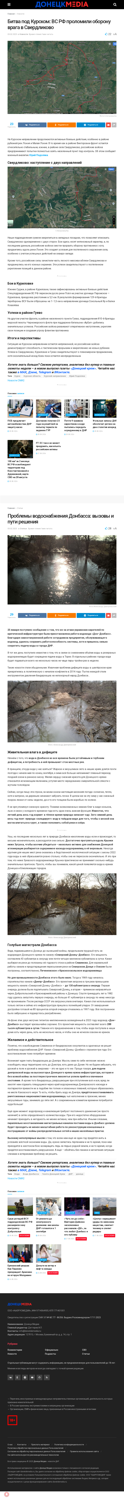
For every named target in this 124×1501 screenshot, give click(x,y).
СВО (12, 1213)
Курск (17, 376)
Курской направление (55, 376)
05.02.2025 (12, 34)
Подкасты (50, 1354)
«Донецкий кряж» (83, 368)
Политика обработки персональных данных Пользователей (35, 1448)
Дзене (32, 372)
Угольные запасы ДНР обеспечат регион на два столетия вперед (105, 424)
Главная (11, 14)
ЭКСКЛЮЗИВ (24, 1235)
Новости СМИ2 (16, 380)
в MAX (21, 372)
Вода (17, 1174)
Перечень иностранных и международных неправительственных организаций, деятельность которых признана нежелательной (60, 1400)
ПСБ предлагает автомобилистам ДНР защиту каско (20, 424)
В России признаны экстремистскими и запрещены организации (42, 1405)
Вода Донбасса (31, 1174)
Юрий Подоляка (77, 376)
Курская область (32, 376)
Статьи (20, 508)
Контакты (21, 1444)
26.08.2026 (13, 1279)
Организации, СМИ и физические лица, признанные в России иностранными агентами (53, 1409)
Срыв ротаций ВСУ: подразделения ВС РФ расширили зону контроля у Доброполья (20, 1225)
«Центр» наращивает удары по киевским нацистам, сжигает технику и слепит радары (104, 1225)
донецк (79, 1174)
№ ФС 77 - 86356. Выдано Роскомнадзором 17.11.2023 (74, 1317)
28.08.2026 (13, 431)
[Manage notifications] (6, 1494)
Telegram (44, 372)
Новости (20, 14)
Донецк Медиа (40, 1461)
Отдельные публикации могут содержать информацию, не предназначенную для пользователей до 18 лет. (62, 1363)
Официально (51, 1350)
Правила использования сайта (84, 1451)
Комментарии (15, 1350)
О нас (10, 1444)
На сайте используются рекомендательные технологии (33, 1455)
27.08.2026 (41, 453)
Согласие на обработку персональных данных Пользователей (36, 1451)
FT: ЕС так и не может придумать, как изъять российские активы (48, 446)
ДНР (71, 1174)
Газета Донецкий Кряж (53, 1174)
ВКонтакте (61, 372)
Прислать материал (40, 1444)
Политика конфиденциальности (69, 1444)
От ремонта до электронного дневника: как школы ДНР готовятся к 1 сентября (47, 1225)
